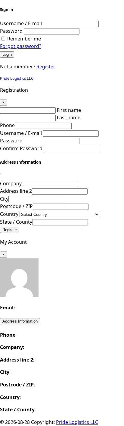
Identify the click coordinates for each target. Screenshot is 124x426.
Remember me (24, 38)
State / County (16, 222)
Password (11, 31)
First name (69, 110)
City (4, 198)
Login (7, 54)
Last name (68, 117)
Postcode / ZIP (16, 206)
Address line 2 (16, 191)
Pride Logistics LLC (16, 78)
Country (9, 214)
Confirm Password (21, 148)
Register (45, 66)
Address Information (20, 321)
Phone (7, 125)
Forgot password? (20, 46)
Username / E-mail (21, 23)
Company (11, 183)
